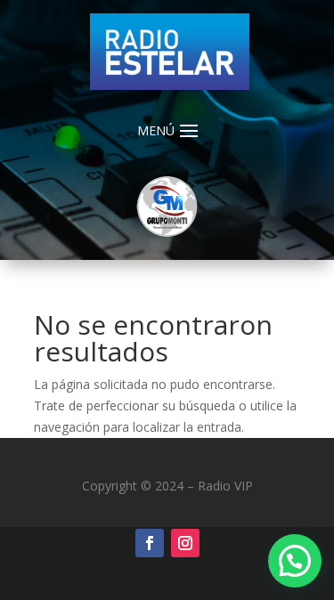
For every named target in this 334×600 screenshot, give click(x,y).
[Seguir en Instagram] (185, 543)
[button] (295, 561)
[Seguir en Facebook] (149, 543)
